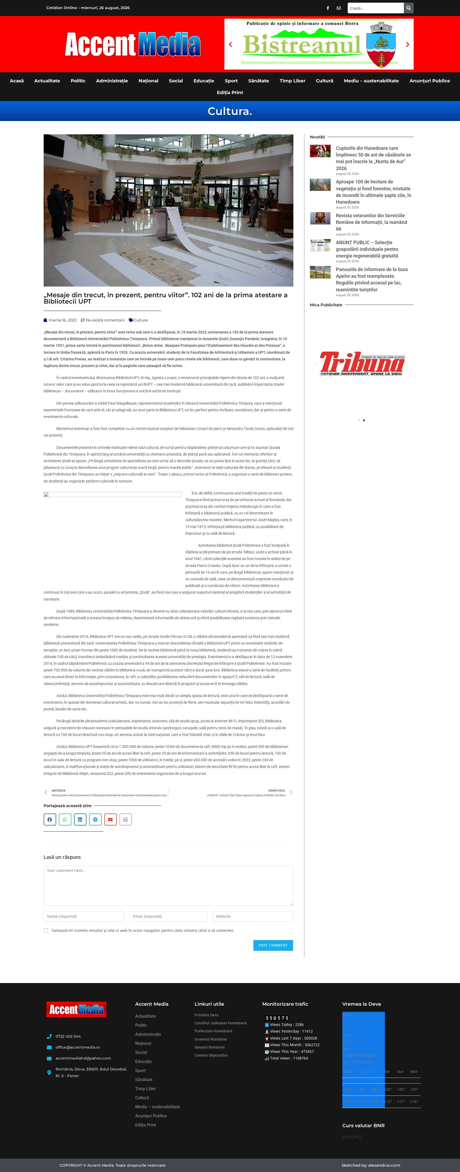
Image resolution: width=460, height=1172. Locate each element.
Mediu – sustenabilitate (371, 80)
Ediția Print (230, 92)
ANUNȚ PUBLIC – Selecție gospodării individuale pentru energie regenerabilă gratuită (368, 249)
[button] (230, 44)
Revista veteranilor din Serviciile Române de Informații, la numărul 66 (371, 222)
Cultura (228, 111)
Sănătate (258, 80)
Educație (204, 80)
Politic (78, 80)
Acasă (17, 80)
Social (176, 80)
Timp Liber (292, 80)
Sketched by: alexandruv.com (371, 1165)
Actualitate (47, 80)
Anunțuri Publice (430, 80)
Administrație (112, 80)
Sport (231, 80)
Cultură (324, 80)
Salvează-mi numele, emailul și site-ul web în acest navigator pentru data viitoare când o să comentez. (143, 930)
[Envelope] (339, 8)
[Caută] (409, 8)
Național (148, 80)
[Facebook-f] (328, 8)
